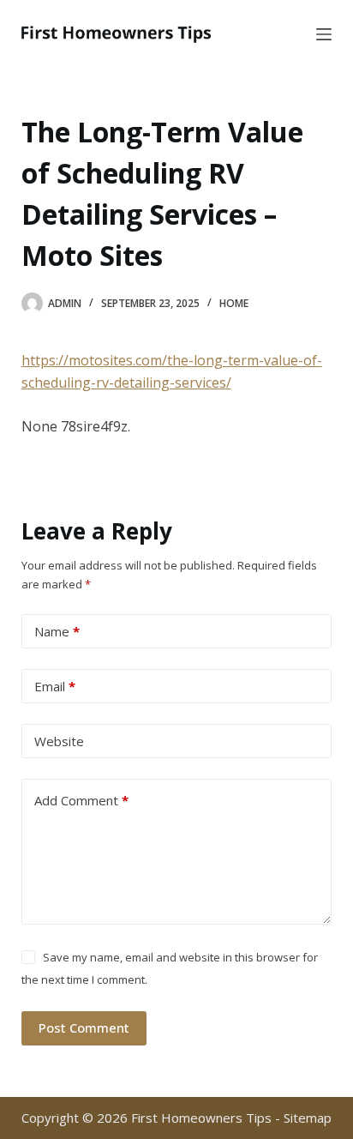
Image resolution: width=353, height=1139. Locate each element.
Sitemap (308, 1117)
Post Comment (84, 1027)
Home (233, 303)
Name (57, 631)
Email (54, 686)
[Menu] (324, 34)
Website (59, 741)
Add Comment (81, 800)
